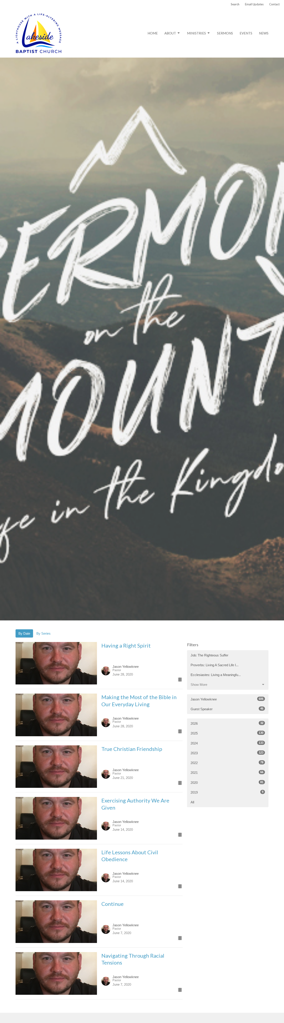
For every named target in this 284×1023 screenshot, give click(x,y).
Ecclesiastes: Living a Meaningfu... (216, 675)
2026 (227, 723)
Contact (274, 4)
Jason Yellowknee (227, 699)
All (192, 802)
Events (246, 33)
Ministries (196, 33)
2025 (227, 733)
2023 (227, 753)
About (170, 33)
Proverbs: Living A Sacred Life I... (215, 665)
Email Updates (254, 4)
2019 (227, 792)
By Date (24, 633)
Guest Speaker (227, 709)
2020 (227, 782)
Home (153, 33)
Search (235, 4)
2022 (227, 763)
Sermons (225, 33)
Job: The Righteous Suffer (209, 655)
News (263, 33)
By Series (43, 633)
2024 (227, 743)
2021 (227, 772)
